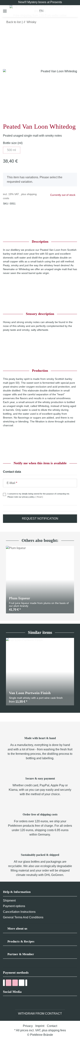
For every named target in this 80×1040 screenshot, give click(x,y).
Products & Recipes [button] (20, 941)
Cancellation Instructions (19, 911)
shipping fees (57, 1030)
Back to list (13, 22)
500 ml (13, 150)
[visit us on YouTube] (12, 1002)
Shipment (9, 900)
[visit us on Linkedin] (26, 1002)
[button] (40, 929)
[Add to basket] (6, 33)
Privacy (28, 1025)
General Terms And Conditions (23, 917)
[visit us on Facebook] (5, 1002)
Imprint (39, 1025)
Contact (52, 1025)
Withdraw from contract (40, 1013)
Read (39, 497)
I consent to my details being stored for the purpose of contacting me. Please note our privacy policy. (38, 495)
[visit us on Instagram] (19, 1002)
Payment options (14, 906)
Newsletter (41, 6)
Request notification (40, 518)
